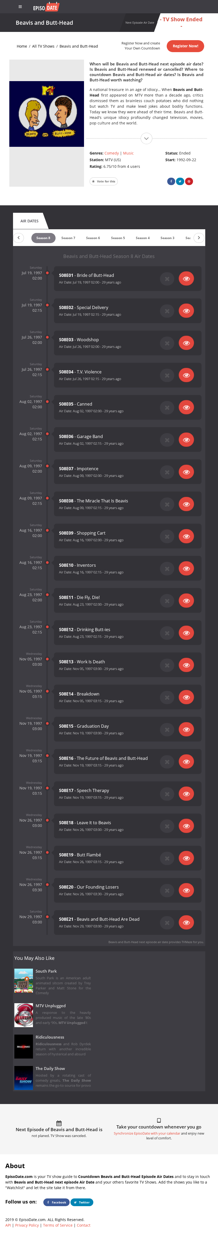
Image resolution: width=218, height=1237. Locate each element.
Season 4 (143, 238)
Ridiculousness (50, 1037)
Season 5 (118, 238)
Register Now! (185, 45)
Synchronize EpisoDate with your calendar (147, 1133)
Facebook (58, 1202)
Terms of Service (58, 1225)
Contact (83, 1225)
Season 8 (43, 238)
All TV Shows (43, 46)
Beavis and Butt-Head (79, 46)
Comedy (111, 153)
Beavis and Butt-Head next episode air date (138, 942)
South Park (46, 971)
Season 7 (68, 238)
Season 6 (93, 238)
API (8, 1225)
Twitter (84, 1202)
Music (128, 153)
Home (22, 46)
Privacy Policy (27, 1225)
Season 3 (167, 238)
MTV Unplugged (51, 1005)
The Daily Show (50, 1068)
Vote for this (105, 181)
